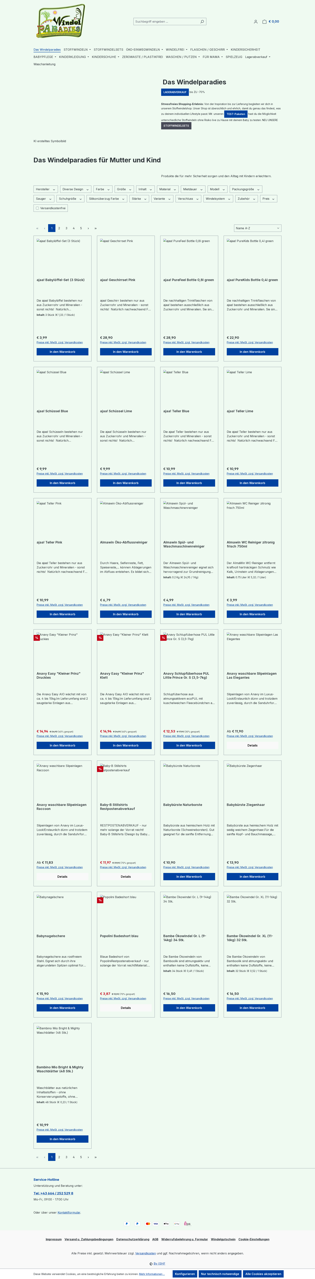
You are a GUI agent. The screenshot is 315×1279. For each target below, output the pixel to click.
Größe (122, 189)
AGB (155, 1239)
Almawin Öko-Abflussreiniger (123, 542)
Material (165, 189)
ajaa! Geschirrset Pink (117, 280)
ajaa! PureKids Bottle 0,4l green (252, 280)
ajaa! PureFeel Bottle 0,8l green (188, 280)
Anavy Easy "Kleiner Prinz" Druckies (59, 675)
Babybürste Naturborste (182, 805)
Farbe (100, 189)
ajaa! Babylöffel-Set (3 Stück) (61, 280)
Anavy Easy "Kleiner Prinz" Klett (122, 675)
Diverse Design (73, 189)
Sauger (41, 198)
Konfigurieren (185, 1274)
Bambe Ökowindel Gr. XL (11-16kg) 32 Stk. (250, 938)
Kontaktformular (69, 1212)
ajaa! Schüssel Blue (52, 411)
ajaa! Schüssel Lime (116, 411)
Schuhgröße (68, 198)
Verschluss (186, 198)
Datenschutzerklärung (132, 1239)
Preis (266, 198)
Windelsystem (216, 198)
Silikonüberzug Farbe (104, 198)
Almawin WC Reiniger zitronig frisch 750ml (251, 544)
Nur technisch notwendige (220, 1274)
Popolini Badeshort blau (119, 936)
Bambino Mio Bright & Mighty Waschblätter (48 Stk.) (60, 1069)
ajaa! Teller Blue (176, 411)
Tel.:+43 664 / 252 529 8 (53, 1193)
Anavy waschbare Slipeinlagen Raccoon (62, 807)
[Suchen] (202, 21)
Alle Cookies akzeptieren (263, 1274)
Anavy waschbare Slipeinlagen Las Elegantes (252, 675)
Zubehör (244, 198)
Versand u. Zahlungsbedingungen (89, 1239)
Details (253, 745)
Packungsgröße (243, 189)
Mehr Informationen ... (152, 1274)
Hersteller (43, 189)
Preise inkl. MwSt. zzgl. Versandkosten (60, 342)
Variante (160, 198)
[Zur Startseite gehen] (61, 20)
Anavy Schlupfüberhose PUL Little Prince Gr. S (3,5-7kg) (186, 675)
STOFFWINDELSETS (176, 125)
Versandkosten (145, 1253)
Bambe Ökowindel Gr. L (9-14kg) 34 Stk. (184, 938)
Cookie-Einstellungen (253, 1239)
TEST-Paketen (236, 114)
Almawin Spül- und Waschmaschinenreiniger (184, 544)
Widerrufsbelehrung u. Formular (184, 1239)
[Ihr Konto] (255, 21)
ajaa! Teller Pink (49, 542)
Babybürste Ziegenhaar (246, 805)
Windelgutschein (223, 1239)
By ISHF (159, 1263)
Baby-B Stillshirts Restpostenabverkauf (117, 807)
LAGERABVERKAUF (175, 92)
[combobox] (165, 21)
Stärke (137, 198)
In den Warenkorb (62, 352)
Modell (215, 189)
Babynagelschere (51, 936)
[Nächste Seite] (88, 228)
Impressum (54, 1239)
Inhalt (143, 189)
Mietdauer (190, 189)
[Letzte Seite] (95, 228)
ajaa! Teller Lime (240, 411)
